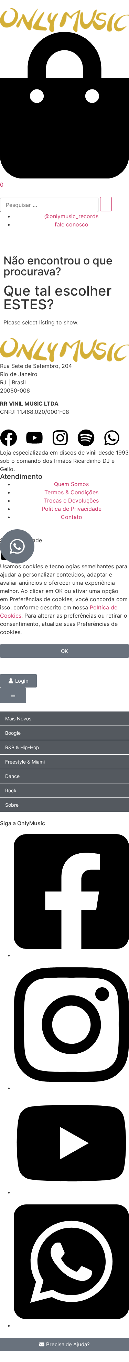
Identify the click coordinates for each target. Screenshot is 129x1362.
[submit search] (106, 204)
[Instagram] (60, 437)
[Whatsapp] (111, 437)
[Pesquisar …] (49, 205)
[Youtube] (34, 437)
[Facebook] (8, 437)
